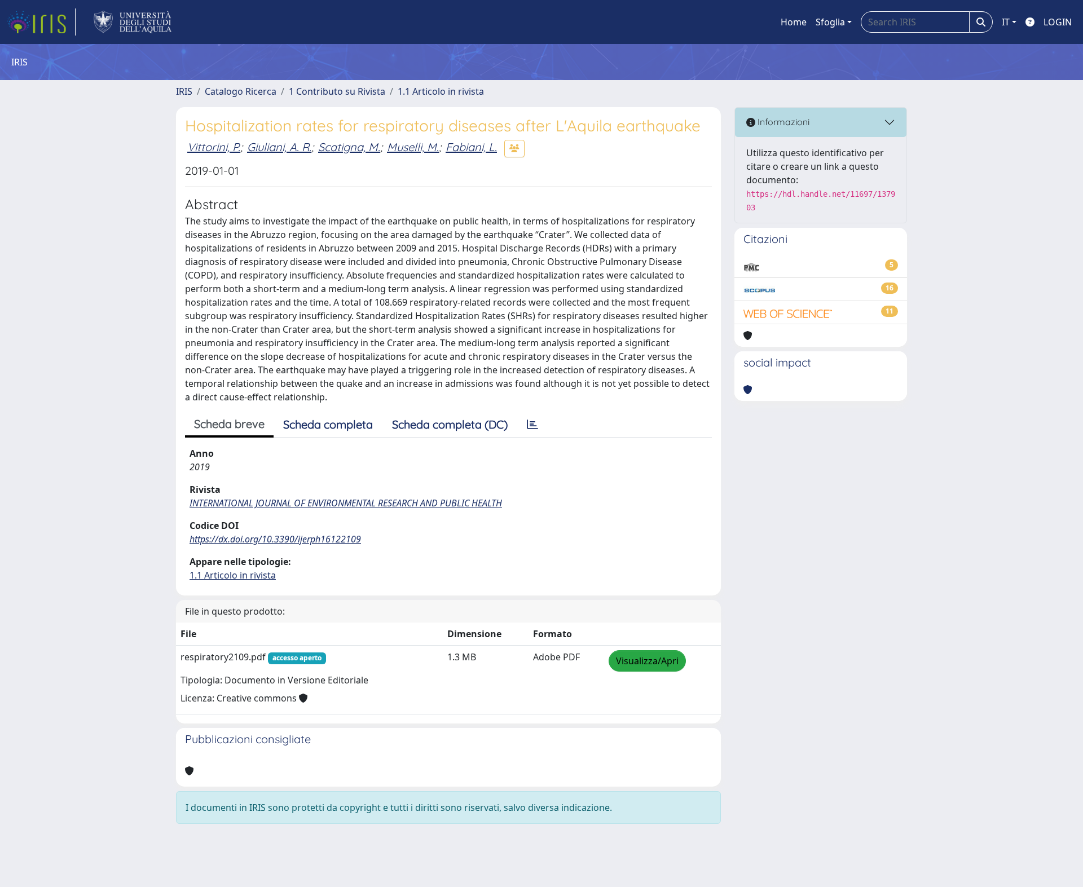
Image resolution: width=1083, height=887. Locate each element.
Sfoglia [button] (830, 22)
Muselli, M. (413, 147)
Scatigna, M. (349, 147)
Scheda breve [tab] (229, 424)
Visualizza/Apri (647, 661)
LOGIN (1058, 22)
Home (794, 22)
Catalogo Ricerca (240, 91)
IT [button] (1006, 22)
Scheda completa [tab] (328, 424)
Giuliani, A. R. (279, 147)
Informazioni (782, 121)
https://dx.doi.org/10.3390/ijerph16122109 (275, 539)
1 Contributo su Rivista (337, 91)
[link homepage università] (133, 22)
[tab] (532, 424)
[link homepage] (41, 22)
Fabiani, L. (471, 147)
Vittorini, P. (213, 147)
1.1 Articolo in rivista (441, 91)
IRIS (184, 91)
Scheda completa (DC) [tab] (450, 424)
